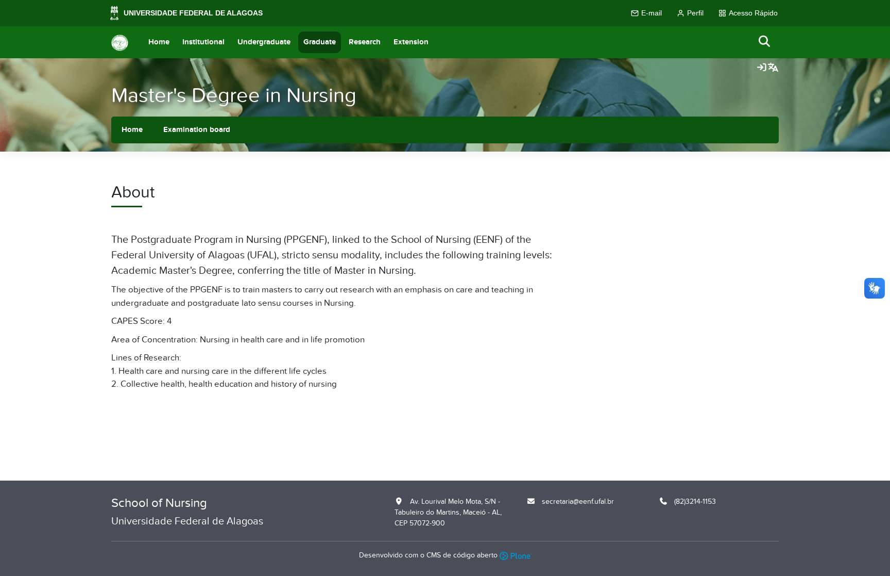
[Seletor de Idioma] (773, 68)
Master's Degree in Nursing (233, 96)
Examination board (196, 130)
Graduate (319, 42)
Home (158, 42)
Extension (411, 42)
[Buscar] (765, 42)
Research (365, 42)
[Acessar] (761, 68)
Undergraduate (263, 42)
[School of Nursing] (119, 42)
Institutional (203, 42)
